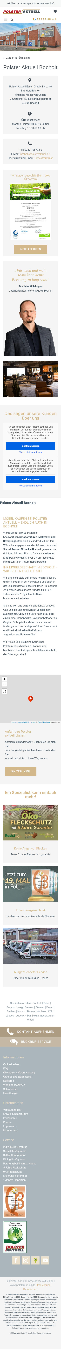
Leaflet (14, 722)
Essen (49, 1007)
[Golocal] (35, 1260)
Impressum (43, 1285)
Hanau (31, 1011)
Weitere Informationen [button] (30, 452)
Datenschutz (30, 1289)
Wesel (30, 1019)
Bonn (46, 1003)
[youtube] (45, 1260)
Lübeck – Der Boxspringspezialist (35, 1015)
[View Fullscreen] (4, 691)
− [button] (4, 684)
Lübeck (10, 1015)
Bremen (29, 1007)
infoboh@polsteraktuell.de (35, 154)
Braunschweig (15, 1007)
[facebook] (16, 1260)
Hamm (21, 1011)
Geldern (11, 1011)
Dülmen (39, 1007)
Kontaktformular (43, 158)
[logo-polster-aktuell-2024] (21, 10)
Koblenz (41, 1011)
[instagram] (26, 1260)
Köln (50, 1011)
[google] (45, 17)
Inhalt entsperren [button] (31, 446)
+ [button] (4, 679)
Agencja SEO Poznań (26, 722)
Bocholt (37, 1003)
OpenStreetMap (44, 722)
